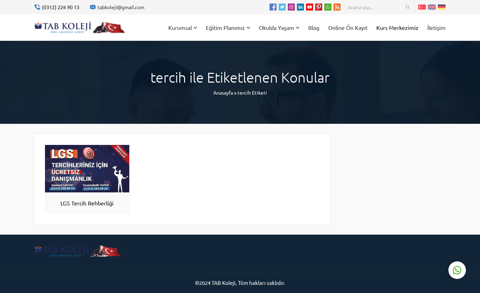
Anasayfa (223, 92)
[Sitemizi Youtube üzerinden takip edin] (309, 7)
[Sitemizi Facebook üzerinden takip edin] (273, 7)
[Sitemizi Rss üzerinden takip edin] (336, 7)
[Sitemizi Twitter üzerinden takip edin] (282, 7)
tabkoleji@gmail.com (120, 7)
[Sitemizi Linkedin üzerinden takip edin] (300, 7)
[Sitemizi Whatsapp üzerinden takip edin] (327, 7)
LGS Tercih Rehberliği (86, 202)
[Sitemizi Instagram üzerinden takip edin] (291, 7)
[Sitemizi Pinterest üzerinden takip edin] (318, 7)
